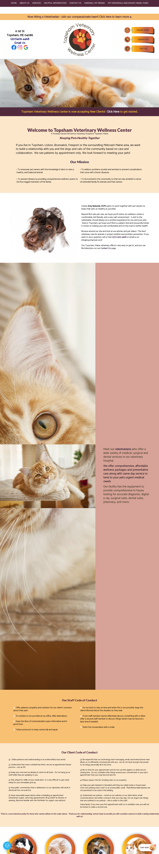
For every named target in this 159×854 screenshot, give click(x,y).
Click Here (113, 111)
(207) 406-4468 (119, 237)
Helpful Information (55, 3)
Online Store (16, 851)
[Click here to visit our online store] (139, 30)
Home (14, 3)
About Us (24, 3)
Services (36, 3)
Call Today (15, 830)
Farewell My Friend (94, 3)
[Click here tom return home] (79, 39)
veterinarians (123, 449)
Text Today (15, 840)
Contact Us (75, 3)
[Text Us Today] (139, 49)
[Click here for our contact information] (139, 39)
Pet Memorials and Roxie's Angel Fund (128, 3)
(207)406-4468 (20, 39)
